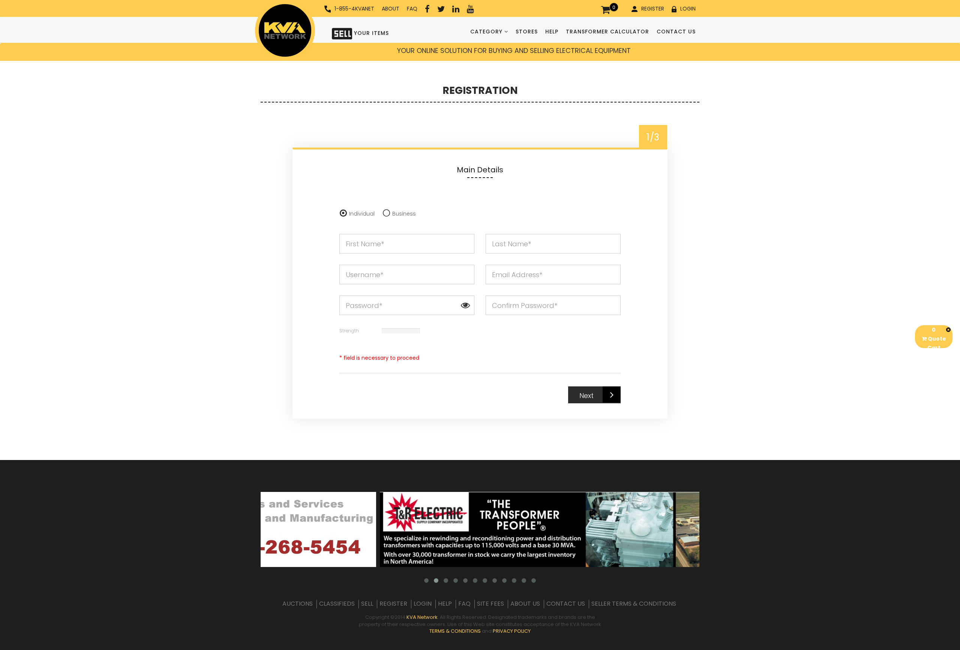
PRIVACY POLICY (512, 631)
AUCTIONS (297, 604)
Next (586, 395)
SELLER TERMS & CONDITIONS (633, 604)
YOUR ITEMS (370, 33)
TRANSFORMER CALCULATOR (607, 31)
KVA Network (422, 617)
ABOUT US (525, 604)
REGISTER (652, 8)
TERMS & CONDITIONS (455, 631)
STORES (527, 31)
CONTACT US (676, 31)
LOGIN (688, 8)
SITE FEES (490, 604)
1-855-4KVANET (354, 8)
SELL (367, 604)
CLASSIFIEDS (337, 604)
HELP (551, 31)
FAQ (412, 8)
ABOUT (390, 8)
